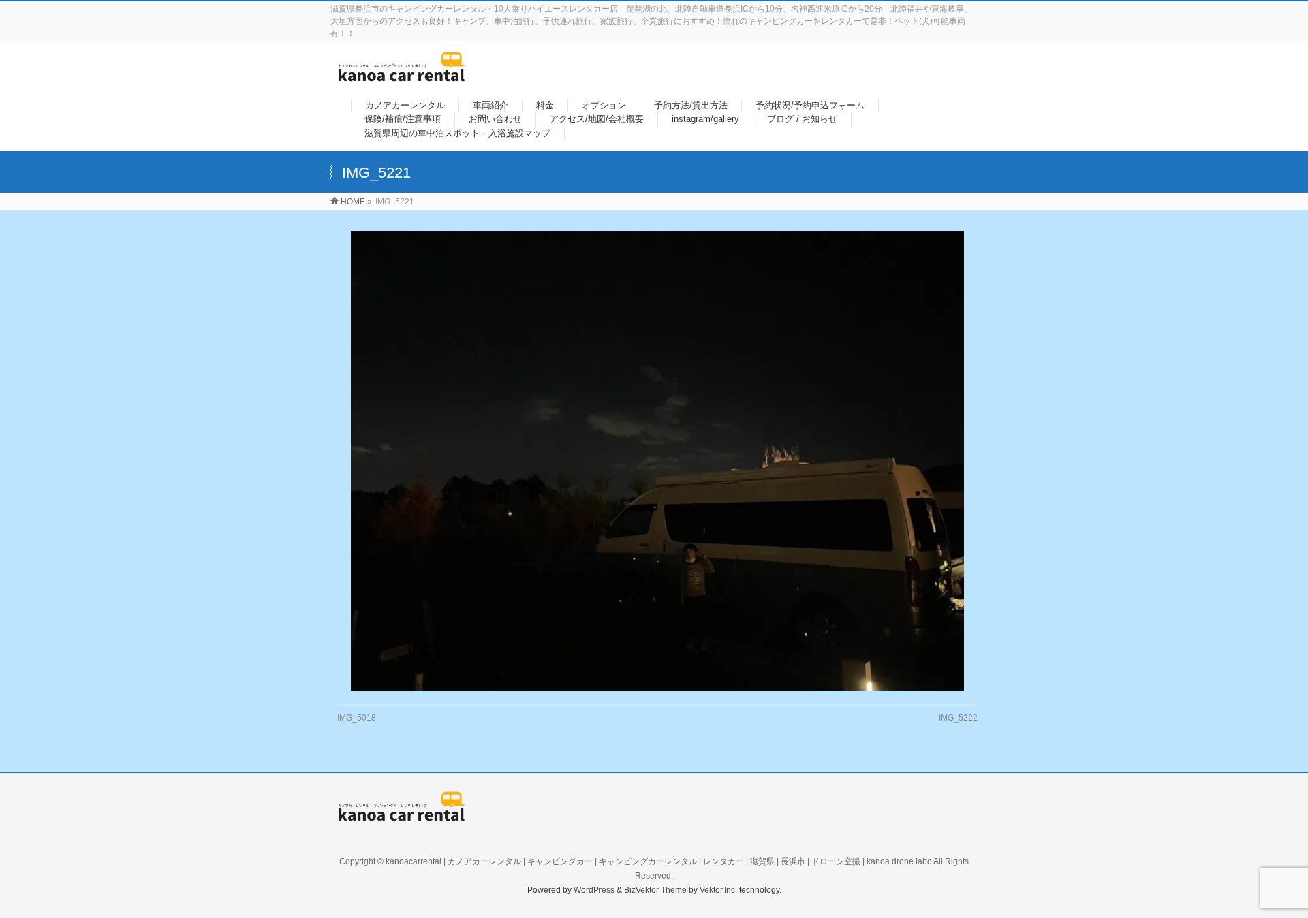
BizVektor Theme (655, 890)
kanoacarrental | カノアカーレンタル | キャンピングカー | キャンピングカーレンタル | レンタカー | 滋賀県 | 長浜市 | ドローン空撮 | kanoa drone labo (659, 861)
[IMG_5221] (657, 461)
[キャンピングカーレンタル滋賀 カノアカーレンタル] (401, 74)
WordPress (594, 890)
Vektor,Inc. (718, 890)
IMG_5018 (356, 718)
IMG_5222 (958, 718)
